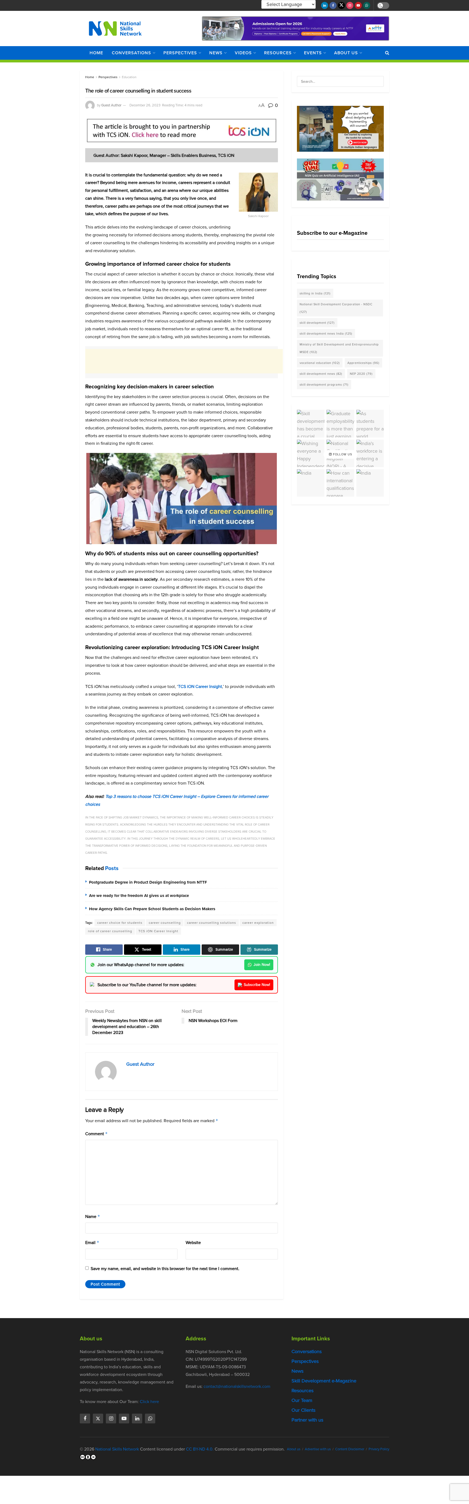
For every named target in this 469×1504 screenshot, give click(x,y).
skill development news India (326, 333)
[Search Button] (387, 53)
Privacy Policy (379, 1449)
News (216, 53)
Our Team (301, 1400)
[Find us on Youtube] (358, 5)
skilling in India (315, 293)
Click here (149, 1401)
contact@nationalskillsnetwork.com (237, 1386)
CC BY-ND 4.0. (200, 1449)
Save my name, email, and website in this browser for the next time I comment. (165, 1268)
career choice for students (119, 922)
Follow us (342, 454)
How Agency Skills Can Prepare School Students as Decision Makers (152, 909)
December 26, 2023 (144, 105)
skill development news (321, 374)
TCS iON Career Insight (200, 686)
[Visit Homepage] (115, 28)
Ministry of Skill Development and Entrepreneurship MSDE (339, 348)
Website (193, 1242)
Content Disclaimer (349, 1449)
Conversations (131, 53)
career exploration (258, 922)
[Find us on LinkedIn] (324, 5)
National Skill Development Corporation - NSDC (336, 308)
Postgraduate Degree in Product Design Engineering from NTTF (148, 882)
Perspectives (180, 53)
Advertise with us (318, 1449)
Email (92, 1242)
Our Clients (303, 1410)
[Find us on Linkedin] (137, 1418)
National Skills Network (117, 1449)
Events (313, 53)
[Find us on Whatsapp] (366, 5)
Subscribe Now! (257, 985)
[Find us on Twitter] (341, 5)
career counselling (165, 922)
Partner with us (307, 1419)
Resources (278, 53)
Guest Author (111, 105)
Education (129, 77)
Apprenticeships (363, 363)
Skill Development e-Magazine (323, 1380)
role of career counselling (110, 931)
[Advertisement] (184, 361)
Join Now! (261, 964)
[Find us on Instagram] (349, 5)
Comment (96, 1134)
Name (92, 1216)
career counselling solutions (211, 922)
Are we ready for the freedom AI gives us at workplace (139, 896)
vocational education (320, 363)
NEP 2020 (361, 374)
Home (96, 53)
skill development (317, 323)
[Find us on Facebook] (333, 5)
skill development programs (324, 384)
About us (346, 53)
